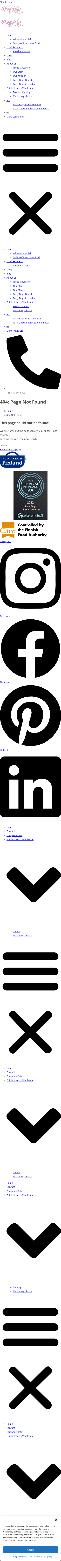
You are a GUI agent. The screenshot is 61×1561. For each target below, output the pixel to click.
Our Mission (19, 75)
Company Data (14, 835)
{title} (49, 1556)
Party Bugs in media (24, 84)
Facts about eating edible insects (31, 108)
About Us (11, 63)
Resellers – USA (21, 51)
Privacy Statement (37, 1556)
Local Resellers (15, 47)
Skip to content (8, 2)
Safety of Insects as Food (26, 43)
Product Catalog (21, 92)
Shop (9, 55)
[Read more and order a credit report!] (30, 495)
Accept (30, 1549)
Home (10, 35)
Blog (9, 100)
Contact (11, 831)
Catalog (17, 931)
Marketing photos (22, 96)
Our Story (18, 71)
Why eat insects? (22, 39)
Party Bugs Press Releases (27, 104)
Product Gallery (21, 67)
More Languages (16, 116)
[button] (56, 1519)
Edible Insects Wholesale (20, 88)
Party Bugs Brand (22, 80)
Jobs (9, 59)
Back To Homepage (10, 449)
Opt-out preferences (18, 1556)
